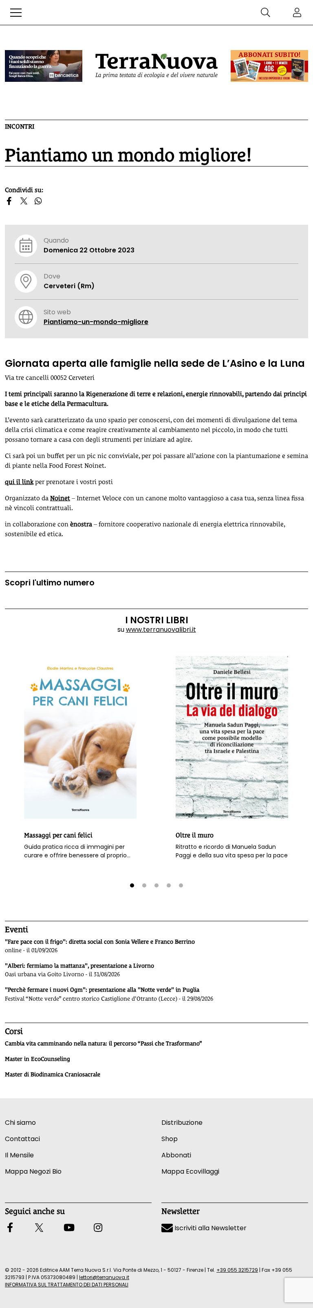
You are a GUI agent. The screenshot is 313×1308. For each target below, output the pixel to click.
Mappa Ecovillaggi (190, 1171)
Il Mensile (19, 1155)
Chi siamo (20, 1122)
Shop (169, 1139)
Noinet (60, 498)
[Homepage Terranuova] (156, 66)
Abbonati (176, 1155)
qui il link (19, 482)
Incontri (19, 126)
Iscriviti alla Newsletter (210, 1228)
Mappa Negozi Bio (33, 1171)
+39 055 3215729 (237, 1269)
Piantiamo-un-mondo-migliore (96, 321)
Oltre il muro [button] (195, 835)
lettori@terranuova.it (104, 1277)
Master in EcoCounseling (37, 1059)
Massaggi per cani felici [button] (58, 835)
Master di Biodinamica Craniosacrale (52, 1074)
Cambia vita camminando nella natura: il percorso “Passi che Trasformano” (103, 1043)
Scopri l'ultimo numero (50, 582)
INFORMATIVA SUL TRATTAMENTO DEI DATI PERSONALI (66, 1284)
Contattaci (22, 1139)
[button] (16, 12)
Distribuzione (182, 1122)
